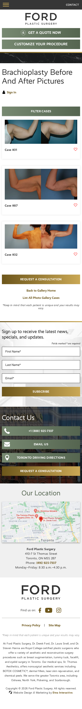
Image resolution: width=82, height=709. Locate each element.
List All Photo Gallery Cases (41, 298)
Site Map (54, 625)
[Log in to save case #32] (75, 254)
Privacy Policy (31, 625)
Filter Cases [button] (41, 111)
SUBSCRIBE (41, 391)
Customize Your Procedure (41, 44)
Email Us (41, 444)
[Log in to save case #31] (75, 149)
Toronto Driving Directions (41, 457)
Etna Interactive (62, 692)
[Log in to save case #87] (75, 205)
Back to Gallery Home (41, 290)
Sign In (11, 92)
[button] (6, 5)
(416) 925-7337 (46, 563)
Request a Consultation (41, 279)
